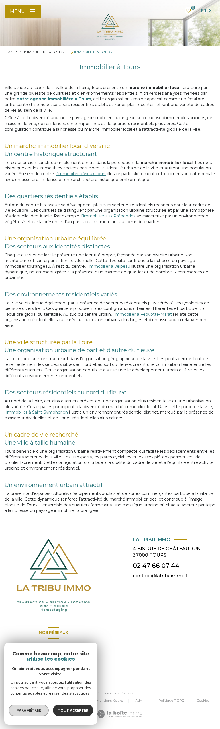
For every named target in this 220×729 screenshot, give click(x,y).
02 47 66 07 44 (156, 565)
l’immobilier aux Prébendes (108, 216)
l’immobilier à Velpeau (108, 266)
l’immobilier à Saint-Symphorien (36, 412)
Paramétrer (29, 710)
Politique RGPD (171, 700)
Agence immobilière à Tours (36, 52)
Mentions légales (110, 700)
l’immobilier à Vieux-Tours (81, 173)
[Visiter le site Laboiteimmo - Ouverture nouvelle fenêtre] (119, 714)
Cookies (203, 701)
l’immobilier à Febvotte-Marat (142, 314)
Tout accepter (73, 710)
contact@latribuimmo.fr (161, 575)
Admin (141, 700)
